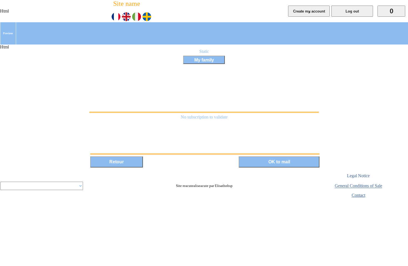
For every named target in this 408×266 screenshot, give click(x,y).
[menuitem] (8, 33)
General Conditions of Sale (358, 186)
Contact (358, 195)
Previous (8, 33)
